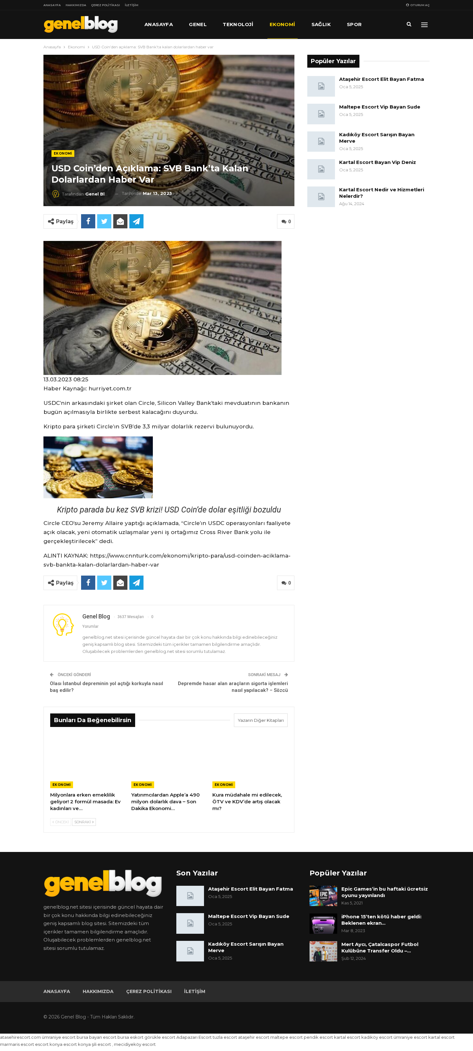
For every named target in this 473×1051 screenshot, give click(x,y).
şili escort (101, 1044)
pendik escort (318, 1037)
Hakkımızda (76, 5)
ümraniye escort (59, 1037)
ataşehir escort (253, 1037)
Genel (198, 24)
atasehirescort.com (20, 1037)
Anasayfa (52, 5)
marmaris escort (17, 1044)
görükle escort (159, 1037)
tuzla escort (225, 1037)
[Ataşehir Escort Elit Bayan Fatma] (321, 86)
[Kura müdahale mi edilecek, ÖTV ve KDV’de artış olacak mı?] (250, 761)
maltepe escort (286, 1037)
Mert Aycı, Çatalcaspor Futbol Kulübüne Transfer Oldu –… (379, 947)
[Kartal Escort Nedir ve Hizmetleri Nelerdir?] (321, 196)
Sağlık (321, 24)
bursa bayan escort (96, 1037)
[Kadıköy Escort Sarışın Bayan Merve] (321, 141)
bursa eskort (130, 1037)
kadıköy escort (377, 1037)
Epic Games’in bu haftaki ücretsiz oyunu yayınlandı (384, 892)
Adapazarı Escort (194, 1037)
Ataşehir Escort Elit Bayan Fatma (381, 79)
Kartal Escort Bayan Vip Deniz (377, 162)
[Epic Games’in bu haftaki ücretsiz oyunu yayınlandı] (323, 896)
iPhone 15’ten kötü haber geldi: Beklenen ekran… (381, 919)
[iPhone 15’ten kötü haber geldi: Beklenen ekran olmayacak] (323, 923)
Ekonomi (282, 24)
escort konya (48, 1044)
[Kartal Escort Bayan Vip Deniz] (321, 169)
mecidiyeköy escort (135, 1044)
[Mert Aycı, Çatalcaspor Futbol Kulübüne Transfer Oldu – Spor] (323, 951)
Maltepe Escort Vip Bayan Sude (379, 107)
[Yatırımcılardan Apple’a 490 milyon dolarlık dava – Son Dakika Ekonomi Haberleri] (169, 761)
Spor (354, 24)
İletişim (131, 5)
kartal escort (347, 1037)
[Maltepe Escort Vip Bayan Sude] (321, 114)
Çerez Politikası (105, 5)
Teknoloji (238, 24)
